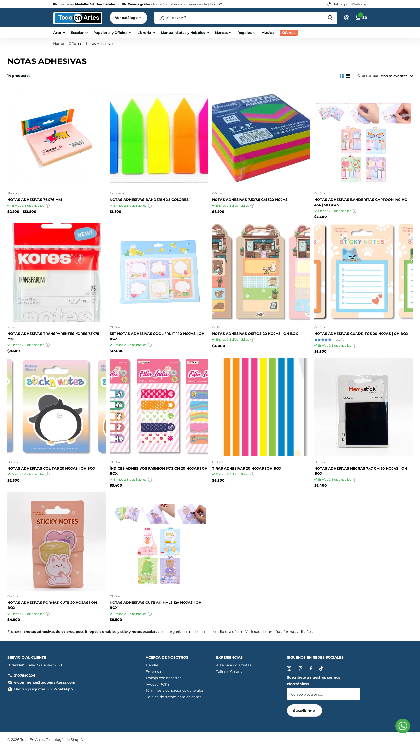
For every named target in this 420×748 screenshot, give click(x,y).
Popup (48, 205)
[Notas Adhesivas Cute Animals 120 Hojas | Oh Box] (159, 541)
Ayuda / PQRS (158, 684)
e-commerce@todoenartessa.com (44, 682)
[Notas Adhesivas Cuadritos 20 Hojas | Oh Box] (363, 272)
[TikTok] (321, 668)
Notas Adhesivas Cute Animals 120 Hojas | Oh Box (155, 605)
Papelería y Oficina (110, 32)
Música (267, 32)
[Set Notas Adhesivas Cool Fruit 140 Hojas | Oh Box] (159, 272)
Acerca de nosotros (167, 657)
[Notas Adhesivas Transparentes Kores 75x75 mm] (56, 272)
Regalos (244, 32)
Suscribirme (304, 710)
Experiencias (229, 657)
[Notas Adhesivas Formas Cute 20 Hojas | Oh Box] (56, 541)
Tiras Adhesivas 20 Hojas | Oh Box (246, 468)
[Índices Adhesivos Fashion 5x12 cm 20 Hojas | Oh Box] (159, 407)
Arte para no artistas (233, 665)
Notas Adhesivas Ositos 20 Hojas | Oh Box (255, 333)
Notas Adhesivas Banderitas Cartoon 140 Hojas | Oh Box (361, 202)
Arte (57, 32)
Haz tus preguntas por (43, 689)
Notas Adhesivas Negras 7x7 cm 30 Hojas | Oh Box (360, 471)
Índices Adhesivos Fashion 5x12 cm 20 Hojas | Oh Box (158, 471)
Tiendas (152, 665)
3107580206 (24, 675)
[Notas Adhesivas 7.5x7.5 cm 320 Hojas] (261, 138)
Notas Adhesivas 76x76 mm (34, 199)
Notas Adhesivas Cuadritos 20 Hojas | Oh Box (361, 333)
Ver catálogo (127, 17)
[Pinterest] (300, 668)
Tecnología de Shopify (65, 739)
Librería (144, 32)
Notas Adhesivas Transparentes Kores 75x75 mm (53, 336)
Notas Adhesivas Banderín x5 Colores (149, 199)
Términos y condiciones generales (175, 690)
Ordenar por (368, 75)
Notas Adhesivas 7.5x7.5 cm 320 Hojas (250, 199)
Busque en (330, 18)
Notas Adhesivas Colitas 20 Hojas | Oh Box (51, 468)
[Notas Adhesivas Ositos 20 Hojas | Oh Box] (261, 272)
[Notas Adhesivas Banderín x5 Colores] (159, 138)
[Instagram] (289, 668)
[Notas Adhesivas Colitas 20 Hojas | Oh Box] (56, 407)
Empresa (153, 671)
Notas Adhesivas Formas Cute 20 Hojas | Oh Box (52, 605)
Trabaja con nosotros (163, 678)
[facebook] (311, 668)
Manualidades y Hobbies (183, 32)
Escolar (77, 32)
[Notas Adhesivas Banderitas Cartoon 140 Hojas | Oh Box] (363, 138)
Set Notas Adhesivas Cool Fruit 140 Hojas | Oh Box (157, 336)
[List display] (348, 76)
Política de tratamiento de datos (173, 697)
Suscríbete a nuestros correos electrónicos (313, 680)
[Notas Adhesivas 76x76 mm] (56, 138)
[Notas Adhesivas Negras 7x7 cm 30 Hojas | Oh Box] (363, 407)
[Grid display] (342, 76)
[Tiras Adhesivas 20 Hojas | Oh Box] (261, 407)
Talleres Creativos (231, 671)
